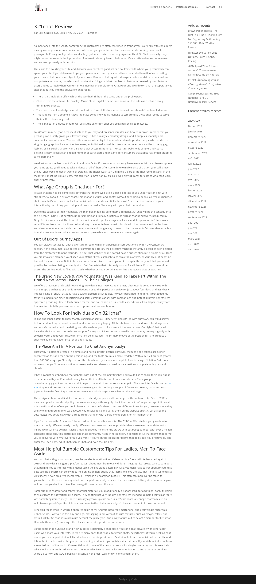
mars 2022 (194, 185)
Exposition (92, 32)
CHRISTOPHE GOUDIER (52, 32)
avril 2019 (193, 249)
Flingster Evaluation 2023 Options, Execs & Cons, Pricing (202, 57)
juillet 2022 (194, 163)
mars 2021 (194, 238)
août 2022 (194, 158)
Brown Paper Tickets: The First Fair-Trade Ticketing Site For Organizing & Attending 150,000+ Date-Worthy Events (205, 39)
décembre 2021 (197, 201)
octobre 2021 (195, 212)
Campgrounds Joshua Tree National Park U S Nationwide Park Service (203, 98)
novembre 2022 (197, 142)
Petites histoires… (187, 7)
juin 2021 (193, 228)
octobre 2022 (195, 147)
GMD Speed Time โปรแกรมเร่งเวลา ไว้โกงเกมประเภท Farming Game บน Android (203, 70)
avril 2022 (193, 179)
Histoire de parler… (160, 7)
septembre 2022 (197, 153)
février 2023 (195, 126)
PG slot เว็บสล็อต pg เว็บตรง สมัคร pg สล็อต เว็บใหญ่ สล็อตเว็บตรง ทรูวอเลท (204, 84)
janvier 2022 (195, 196)
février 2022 (195, 190)
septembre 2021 (197, 217)
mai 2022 (193, 174)
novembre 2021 (197, 206)
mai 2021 (193, 233)
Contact (210, 7)
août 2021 (194, 222)
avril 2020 (193, 244)
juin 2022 (193, 169)
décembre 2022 (197, 137)
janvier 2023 (195, 131)
